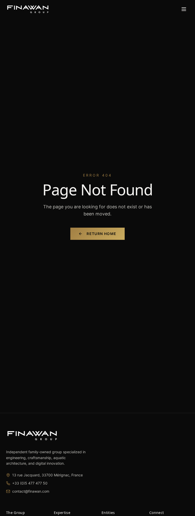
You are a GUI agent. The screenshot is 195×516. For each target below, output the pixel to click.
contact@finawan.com (30, 491)
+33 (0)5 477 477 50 (29, 483)
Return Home (101, 233)
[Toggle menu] (184, 9)
